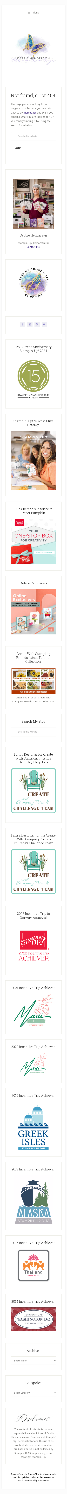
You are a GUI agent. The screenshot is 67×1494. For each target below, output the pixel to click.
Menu (36, 12)
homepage (30, 112)
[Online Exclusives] (33, 633)
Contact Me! (33, 246)
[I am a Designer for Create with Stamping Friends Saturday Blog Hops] (33, 790)
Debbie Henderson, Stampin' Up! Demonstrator (33, 49)
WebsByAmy (43, 1480)
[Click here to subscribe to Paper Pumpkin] (33, 563)
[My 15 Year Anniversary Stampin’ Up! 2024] (33, 401)
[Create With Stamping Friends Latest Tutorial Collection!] (33, 693)
